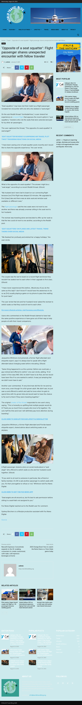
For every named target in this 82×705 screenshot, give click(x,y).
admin (8, 62)
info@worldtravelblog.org (37, 695)
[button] (78, 34)
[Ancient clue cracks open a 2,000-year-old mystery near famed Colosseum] (45, 594)
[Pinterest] (27, 67)
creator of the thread (19, 402)
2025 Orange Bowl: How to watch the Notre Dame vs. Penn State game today (41, 549)
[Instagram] (63, 683)
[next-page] (6, 612)
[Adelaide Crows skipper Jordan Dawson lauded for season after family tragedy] (59, 108)
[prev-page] (2, 612)
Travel (8, 40)
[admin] (2, 62)
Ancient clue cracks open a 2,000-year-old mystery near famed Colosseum (44, 604)
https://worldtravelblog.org (26, 569)
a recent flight (18, 117)
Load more (67, 127)
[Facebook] (17, 67)
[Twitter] (22, 67)
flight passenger (11, 207)
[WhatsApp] (31, 67)
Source (4, 520)
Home (3, 40)
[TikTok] (68, 683)
